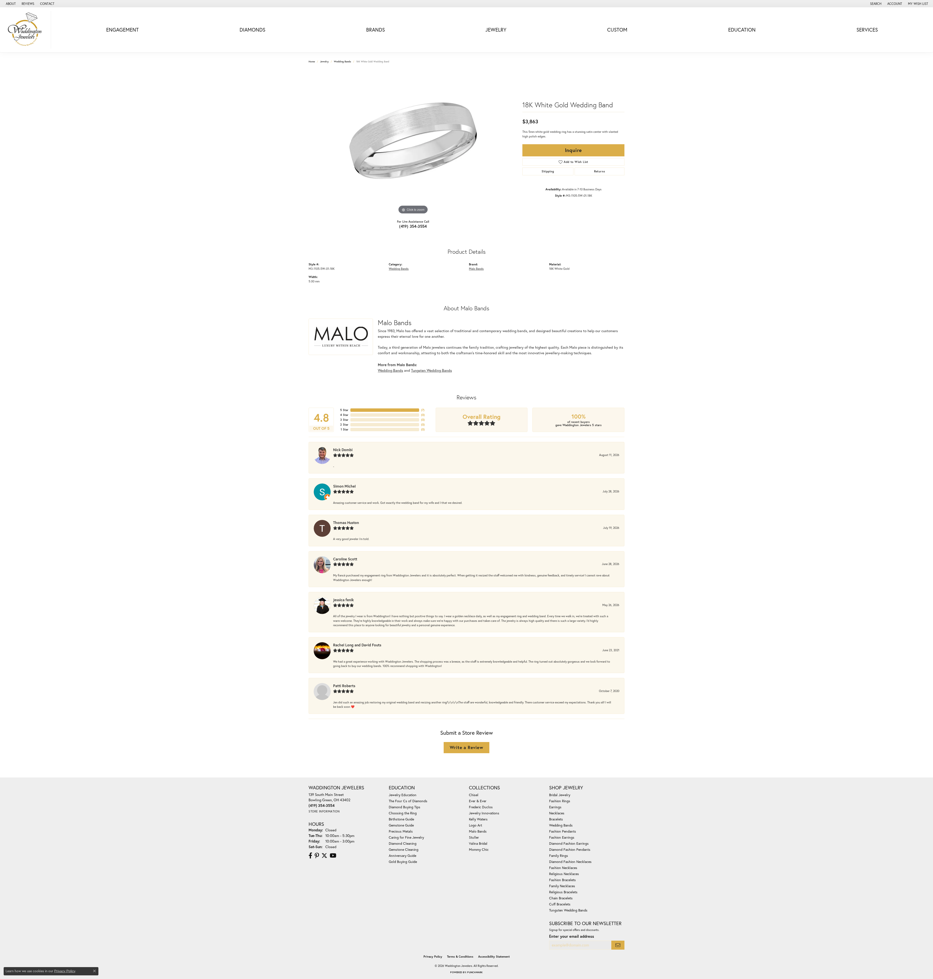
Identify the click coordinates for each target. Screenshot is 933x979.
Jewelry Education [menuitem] (402, 795)
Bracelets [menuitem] (556, 819)
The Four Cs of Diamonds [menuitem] (408, 801)
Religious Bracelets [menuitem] (563, 892)
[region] (413, 142)
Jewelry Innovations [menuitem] (484, 813)
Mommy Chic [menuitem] (479, 849)
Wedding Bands (342, 61)
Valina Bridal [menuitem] (478, 843)
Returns (599, 171)
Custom (617, 29)
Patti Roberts (344, 685)
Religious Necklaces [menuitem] (564, 873)
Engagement (122, 29)
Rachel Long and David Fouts (357, 644)
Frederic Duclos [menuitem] (481, 807)
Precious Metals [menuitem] (401, 831)
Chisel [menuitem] (473, 795)
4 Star (344, 415)
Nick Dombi (343, 449)
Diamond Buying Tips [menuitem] (404, 807)
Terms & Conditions (460, 956)
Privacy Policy (432, 956)
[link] (10, 3)
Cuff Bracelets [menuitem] (559, 904)
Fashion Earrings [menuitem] (561, 837)
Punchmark (475, 972)
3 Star (344, 420)
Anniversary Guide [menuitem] (402, 855)
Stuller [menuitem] (474, 837)
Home (312, 61)
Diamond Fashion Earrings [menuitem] (569, 843)
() (422, 410)
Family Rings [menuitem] (558, 855)
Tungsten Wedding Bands (431, 370)
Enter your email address (571, 936)
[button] (875, 3)
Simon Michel (344, 486)
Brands (375, 29)
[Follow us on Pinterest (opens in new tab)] (317, 856)
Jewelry (495, 29)
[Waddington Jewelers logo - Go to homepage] (26, 30)
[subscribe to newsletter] (617, 945)
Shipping (548, 171)
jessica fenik (343, 599)
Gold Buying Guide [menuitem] (403, 861)
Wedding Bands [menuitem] (561, 825)
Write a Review (466, 747)
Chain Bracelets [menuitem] (561, 898)
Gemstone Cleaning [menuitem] (403, 849)
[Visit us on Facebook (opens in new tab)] (310, 856)
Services (867, 29)
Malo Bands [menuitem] (478, 831)
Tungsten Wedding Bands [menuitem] (568, 910)
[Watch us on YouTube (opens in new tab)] (333, 856)
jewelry (324, 61)
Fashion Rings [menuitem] (559, 801)
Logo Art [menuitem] (475, 825)
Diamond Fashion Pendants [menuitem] (569, 849)
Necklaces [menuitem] (556, 813)
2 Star (344, 424)
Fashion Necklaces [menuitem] (563, 867)
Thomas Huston (346, 522)
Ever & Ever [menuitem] (477, 801)
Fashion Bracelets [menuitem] (562, 880)
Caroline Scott (345, 559)
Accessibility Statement (494, 956)
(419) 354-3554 (413, 226)
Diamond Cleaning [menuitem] (402, 843)
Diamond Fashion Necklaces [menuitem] (570, 861)
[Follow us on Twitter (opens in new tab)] (324, 856)
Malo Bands (476, 268)
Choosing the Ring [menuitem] (403, 813)
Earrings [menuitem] (555, 807)
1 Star (344, 429)
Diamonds (252, 29)
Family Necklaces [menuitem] (562, 886)
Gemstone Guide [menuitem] (401, 825)
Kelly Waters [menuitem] (478, 819)
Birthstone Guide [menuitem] (401, 819)
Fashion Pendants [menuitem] (562, 831)
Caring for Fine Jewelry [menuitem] (406, 837)
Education (742, 29)
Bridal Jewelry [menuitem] (559, 795)
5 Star (344, 410)
